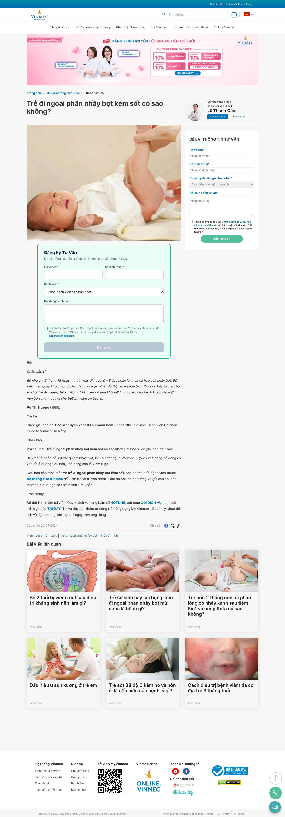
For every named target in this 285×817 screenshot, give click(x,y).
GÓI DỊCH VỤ (151, 503)
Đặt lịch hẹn (79, 790)
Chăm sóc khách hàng (239, 4)
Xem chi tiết (239, 116)
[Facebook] (166, 526)
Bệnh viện (51, 284)
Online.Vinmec (224, 27)
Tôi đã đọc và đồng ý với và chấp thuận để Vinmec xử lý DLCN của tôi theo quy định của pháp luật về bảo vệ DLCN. (223, 227)
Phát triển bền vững (130, 27)
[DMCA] (229, 782)
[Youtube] (175, 771)
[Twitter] (172, 526)
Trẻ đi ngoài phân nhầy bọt (78, 535)
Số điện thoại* (199, 164)
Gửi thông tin (221, 239)
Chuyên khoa (59, 27)
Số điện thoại (114, 267)
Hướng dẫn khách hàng (93, 27)
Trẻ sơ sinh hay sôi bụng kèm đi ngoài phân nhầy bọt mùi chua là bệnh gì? (141, 603)
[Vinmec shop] (149, 781)
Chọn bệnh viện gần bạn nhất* (210, 178)
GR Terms (239, 814)
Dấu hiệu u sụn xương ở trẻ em (63, 685)
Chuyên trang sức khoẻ (190, 27)
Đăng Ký (104, 347)
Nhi (116, 535)
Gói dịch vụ (79, 777)
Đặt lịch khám (217, 116)
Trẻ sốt (105, 535)
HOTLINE (118, 503)
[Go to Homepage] (39, 14)
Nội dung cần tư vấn (57, 301)
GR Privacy (224, 814)
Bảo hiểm (77, 783)
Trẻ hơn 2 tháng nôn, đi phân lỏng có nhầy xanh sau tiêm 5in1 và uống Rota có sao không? (219, 606)
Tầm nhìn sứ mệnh (47, 771)
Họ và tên (51, 267)
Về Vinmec (159, 27)
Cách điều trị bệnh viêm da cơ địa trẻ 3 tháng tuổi (221, 688)
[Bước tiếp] (183, 792)
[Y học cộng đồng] (183, 785)
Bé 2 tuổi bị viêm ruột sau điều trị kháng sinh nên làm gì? (63, 600)
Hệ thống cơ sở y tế (48, 777)
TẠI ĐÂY (54, 509)
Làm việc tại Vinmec (48, 790)
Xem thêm (36, 626)
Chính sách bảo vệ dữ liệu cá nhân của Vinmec (188, 814)
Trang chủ (34, 93)
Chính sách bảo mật (61, 336)
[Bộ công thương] (229, 771)
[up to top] (275, 778)
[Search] (163, 14)
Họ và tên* (196, 150)
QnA (54, 535)
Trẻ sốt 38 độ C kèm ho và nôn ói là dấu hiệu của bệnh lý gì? (142, 688)
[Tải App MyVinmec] (110, 781)
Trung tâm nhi (95, 93)
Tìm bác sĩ (215, 4)
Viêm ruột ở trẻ (37, 535)
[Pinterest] (178, 526)
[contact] (275, 793)
